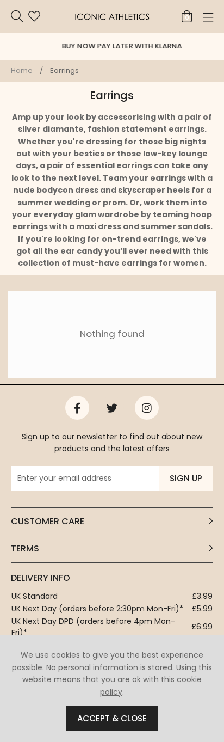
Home (22, 70)
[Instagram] (147, 408)
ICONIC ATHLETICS (112, 16)
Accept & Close (112, 718)
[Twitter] (112, 408)
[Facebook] (77, 408)
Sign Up (186, 478)
